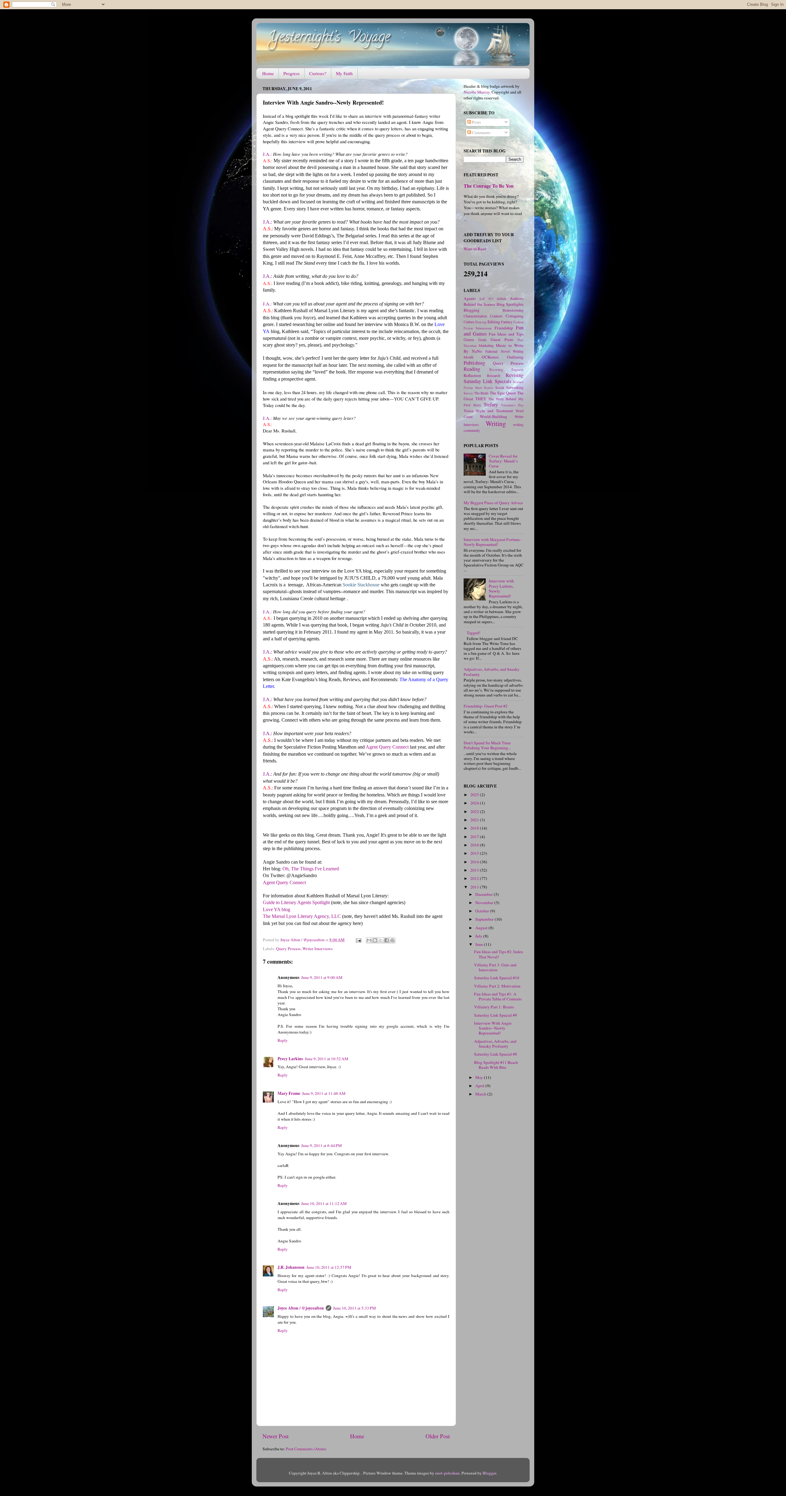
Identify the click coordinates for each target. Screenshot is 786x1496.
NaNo (477, 351)
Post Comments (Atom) (306, 1449)
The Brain (481, 392)
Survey (468, 393)
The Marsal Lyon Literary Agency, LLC (302, 916)
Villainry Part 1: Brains (494, 1007)
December (484, 894)
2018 (475, 828)
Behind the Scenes (479, 304)
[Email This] (369, 940)
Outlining (515, 357)
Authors (516, 298)
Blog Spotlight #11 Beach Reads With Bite (496, 1065)
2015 (475, 853)
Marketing (486, 345)
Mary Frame (289, 1093)
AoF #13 (486, 299)
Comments (480, 132)
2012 (475, 878)
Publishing (474, 362)
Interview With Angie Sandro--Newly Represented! (493, 1028)
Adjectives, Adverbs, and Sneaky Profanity (491, 671)
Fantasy (506, 321)
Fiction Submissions (478, 328)
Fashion (518, 322)
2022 (475, 811)
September (485, 919)
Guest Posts (502, 339)
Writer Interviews (317, 948)
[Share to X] (381, 940)
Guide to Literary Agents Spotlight (296, 902)
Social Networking (509, 387)
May (479, 1077)
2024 (475, 803)
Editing (494, 321)
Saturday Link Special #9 (495, 1015)
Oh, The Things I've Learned (310, 868)
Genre (469, 339)
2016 (475, 845)
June (479, 944)
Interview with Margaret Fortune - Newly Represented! (493, 542)
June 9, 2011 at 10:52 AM (326, 1058)
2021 (475, 820)
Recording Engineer (506, 369)
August (481, 927)
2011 (475, 887)
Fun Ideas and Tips (506, 334)
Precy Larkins (290, 1059)
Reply (283, 1040)
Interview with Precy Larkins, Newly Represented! (501, 588)
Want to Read (475, 248)
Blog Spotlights (509, 304)
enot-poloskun (447, 1473)
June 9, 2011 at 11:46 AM (323, 1093)
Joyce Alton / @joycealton (301, 1308)
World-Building (493, 416)
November (484, 902)
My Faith (344, 73)
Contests (496, 315)
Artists (501, 298)
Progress (291, 73)
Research (493, 375)
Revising (514, 375)
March (481, 1094)
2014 (475, 862)
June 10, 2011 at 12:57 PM (328, 1267)
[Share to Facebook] (386, 940)
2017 (475, 836)
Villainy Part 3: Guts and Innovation (495, 967)
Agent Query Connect (387, 747)
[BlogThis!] (375, 940)
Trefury (491, 404)
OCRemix (490, 357)
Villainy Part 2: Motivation (497, 986)
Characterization (475, 315)
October (482, 911)
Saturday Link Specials (487, 381)
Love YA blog (276, 909)
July (479, 936)
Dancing (480, 322)
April (480, 1085)
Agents (470, 298)
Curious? (317, 73)
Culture (469, 321)
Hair (520, 340)
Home (268, 73)
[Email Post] (358, 939)
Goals (482, 339)
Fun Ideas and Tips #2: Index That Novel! (498, 954)
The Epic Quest (503, 393)
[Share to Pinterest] (392, 940)
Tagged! (474, 632)
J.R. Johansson (291, 1267)
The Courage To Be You (489, 185)
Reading (472, 369)
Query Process (288, 948)
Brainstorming (513, 310)
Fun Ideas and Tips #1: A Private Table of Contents (498, 996)
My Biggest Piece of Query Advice (493, 502)
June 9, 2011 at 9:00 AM (321, 977)
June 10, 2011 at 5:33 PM (354, 1308)
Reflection (472, 375)
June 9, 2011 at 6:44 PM (321, 1145)
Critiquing (514, 316)
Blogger (489, 1473)
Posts (476, 122)
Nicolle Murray (477, 92)
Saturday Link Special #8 (495, 1054)
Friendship (504, 328)
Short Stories (484, 388)
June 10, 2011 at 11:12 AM (324, 1203)
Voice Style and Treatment (488, 410)
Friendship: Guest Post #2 (486, 706)
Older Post (438, 1436)
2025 (475, 794)
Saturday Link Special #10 (496, 977)
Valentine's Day (512, 405)
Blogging (472, 310)
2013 (475, 870)
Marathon (470, 345)
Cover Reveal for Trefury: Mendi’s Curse (503, 461)
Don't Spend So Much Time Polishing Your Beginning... (487, 745)
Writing (496, 423)
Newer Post (276, 1436)
